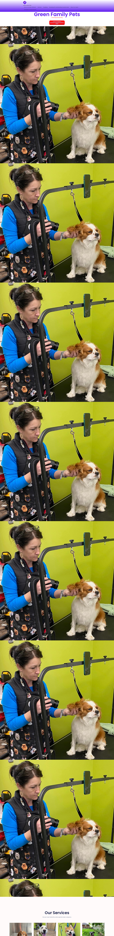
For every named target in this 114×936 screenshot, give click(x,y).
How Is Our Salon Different (30, 7)
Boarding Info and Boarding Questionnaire (59, 7)
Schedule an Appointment (30, 9)
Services (40, 7)
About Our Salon (74, 7)
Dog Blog (45, 7)
